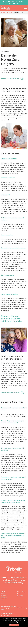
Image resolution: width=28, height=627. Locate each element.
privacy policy (14, 622)
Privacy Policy (21, 592)
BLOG (3, 600)
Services (9, 12)
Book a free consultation (10, 78)
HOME (3, 592)
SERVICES (4, 596)
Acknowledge (14, 625)
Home (3, 12)
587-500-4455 (8, 318)
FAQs (18, 594)
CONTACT (4, 598)
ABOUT (3, 594)
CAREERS (20, 596)
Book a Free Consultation (10, 392)
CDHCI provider (6, 3)
